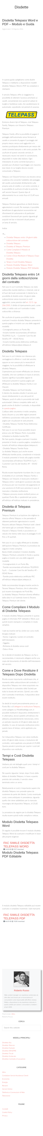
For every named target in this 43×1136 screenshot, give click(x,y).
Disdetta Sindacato (9, 1056)
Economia (5, 1079)
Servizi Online (7, 1089)
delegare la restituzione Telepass (27, 707)
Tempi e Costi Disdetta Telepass (19, 262)
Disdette (21, 7)
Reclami (5, 1086)
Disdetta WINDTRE (9, 1051)
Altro (13, 1014)
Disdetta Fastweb (8, 1048)
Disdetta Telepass (13, 244)
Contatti (5, 1109)
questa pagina (9, 408)
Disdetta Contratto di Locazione (13, 1059)
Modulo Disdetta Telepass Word (19, 265)
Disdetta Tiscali (7, 1053)
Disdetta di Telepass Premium (18, 247)
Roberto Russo (21, 990)
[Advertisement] (21, 55)
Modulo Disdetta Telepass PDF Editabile (22, 268)
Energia (5, 1082)
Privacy (5, 1116)
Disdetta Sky (6, 1042)
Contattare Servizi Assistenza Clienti (15, 1075)
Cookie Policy (7, 1112)
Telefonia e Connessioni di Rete (13, 1092)
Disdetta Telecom (8, 1045)
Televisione (6, 1096)
